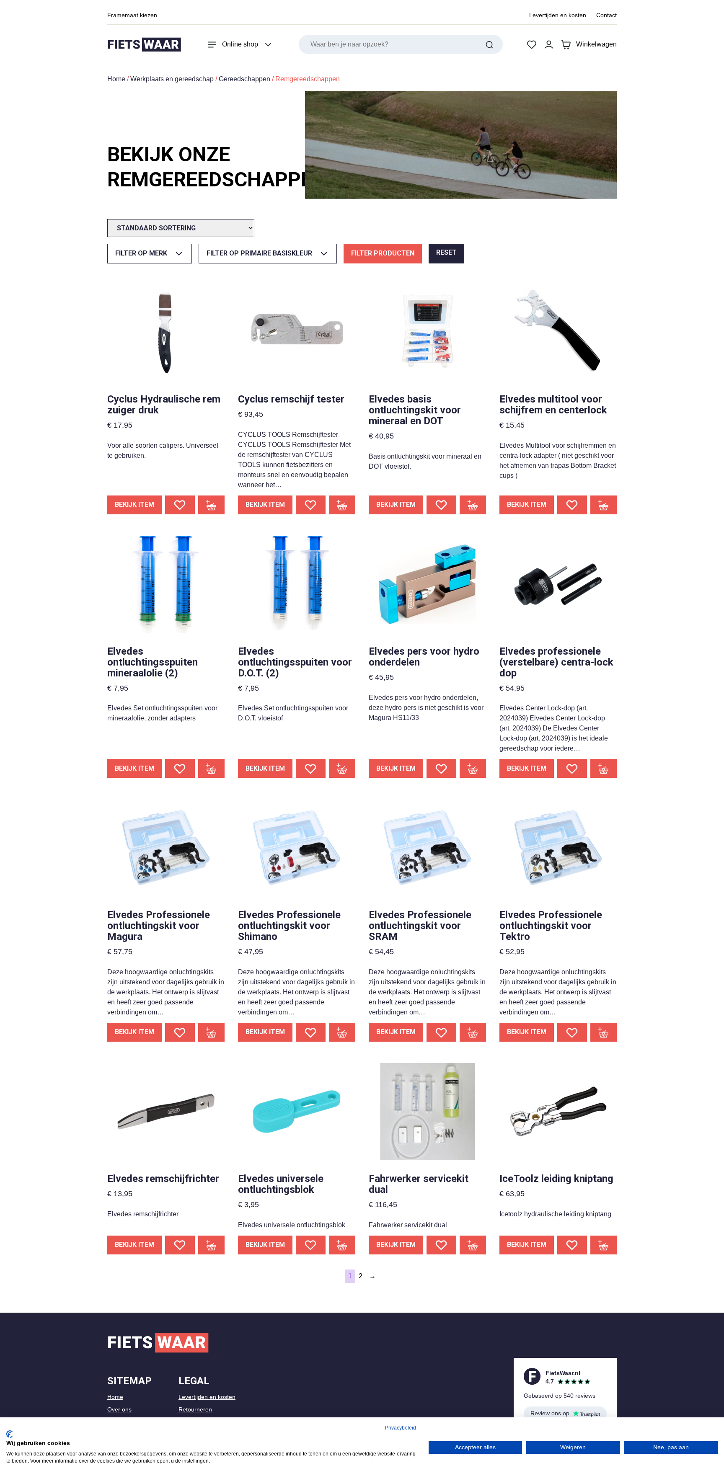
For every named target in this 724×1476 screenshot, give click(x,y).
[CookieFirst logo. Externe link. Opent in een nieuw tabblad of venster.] (9, 1434)
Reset (446, 252)
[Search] (489, 44)
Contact (606, 15)
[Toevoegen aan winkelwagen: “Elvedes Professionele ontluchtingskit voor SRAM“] (473, 1032)
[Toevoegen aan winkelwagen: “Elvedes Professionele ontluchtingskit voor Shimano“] (342, 1032)
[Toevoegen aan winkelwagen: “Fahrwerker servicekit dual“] (473, 1245)
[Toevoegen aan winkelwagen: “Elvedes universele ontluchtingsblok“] (342, 1245)
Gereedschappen (244, 79)
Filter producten (382, 253)
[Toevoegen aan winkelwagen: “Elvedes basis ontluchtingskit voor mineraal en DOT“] (473, 504)
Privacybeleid (400, 1428)
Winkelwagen (596, 44)
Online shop (240, 44)
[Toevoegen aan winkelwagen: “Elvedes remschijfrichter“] (211, 1245)
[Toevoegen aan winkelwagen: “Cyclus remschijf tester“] (342, 504)
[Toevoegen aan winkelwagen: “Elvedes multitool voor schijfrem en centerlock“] (603, 504)
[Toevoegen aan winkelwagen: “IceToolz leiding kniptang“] (603, 1245)
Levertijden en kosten (557, 15)
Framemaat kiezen (132, 15)
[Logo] (144, 44)
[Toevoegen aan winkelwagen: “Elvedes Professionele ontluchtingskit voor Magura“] (211, 1032)
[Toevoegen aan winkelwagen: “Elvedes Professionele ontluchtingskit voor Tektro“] (603, 1032)
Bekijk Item (134, 504)
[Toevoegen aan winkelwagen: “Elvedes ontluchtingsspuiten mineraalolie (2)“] (211, 768)
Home (116, 79)
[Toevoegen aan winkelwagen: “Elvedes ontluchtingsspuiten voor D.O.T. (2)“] (342, 768)
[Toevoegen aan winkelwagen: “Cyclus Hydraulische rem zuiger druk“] (211, 504)
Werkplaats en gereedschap (172, 79)
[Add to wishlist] (180, 504)
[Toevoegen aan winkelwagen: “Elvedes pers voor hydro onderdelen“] (473, 768)
